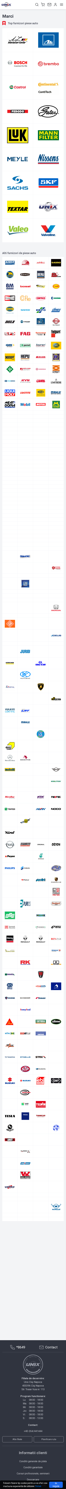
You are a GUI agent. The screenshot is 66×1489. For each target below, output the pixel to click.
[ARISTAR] (25, 458)
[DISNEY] (40, 527)
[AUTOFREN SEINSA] (40, 466)
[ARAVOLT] (56, 454)
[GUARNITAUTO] (56, 676)
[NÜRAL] (9, 940)
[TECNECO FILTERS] (40, 425)
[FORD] (40, 610)
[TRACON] (56, 1235)
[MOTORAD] (9, 905)
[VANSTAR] (40, 429)
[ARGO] (9, 458)
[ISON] (25, 716)
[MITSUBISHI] (25, 881)
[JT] (9, 751)
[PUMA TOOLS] (9, 1011)
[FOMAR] (25, 610)
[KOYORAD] (25, 775)
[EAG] (25, 543)
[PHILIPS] (9, 976)
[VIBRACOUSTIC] (25, 1294)
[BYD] (9, 495)
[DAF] (9, 519)
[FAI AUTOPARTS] (40, 590)
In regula (56, 1485)
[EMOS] (9, 566)
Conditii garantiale (33, 1467)
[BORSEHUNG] (9, 487)
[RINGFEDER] (40, 1058)
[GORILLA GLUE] (25, 664)
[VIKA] (25, 1303)
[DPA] (9, 535)
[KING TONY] (40, 763)
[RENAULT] (25, 1046)
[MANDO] (56, 822)
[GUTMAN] (9, 684)
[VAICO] (9, 1283)
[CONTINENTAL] (40, 515)
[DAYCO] (25, 310)
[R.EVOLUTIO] (56, 1011)
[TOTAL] (25, 1235)
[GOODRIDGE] (9, 664)
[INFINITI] (56, 704)
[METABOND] (40, 858)
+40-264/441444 (33, 1431)
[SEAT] (56, 1105)
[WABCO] (25, 433)
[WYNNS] (9, 437)
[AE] (40, 445)
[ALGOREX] (25, 450)
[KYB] (25, 381)
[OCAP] (25, 940)
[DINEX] (56, 310)
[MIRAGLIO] (9, 881)
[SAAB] (25, 1094)
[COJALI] (40, 507)
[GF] (25, 641)
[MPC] (25, 905)
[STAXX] (40, 1164)
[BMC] (9, 482)
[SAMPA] (56, 1094)
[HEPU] (25, 357)
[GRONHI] (40, 676)
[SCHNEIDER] (25, 1105)
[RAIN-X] (25, 1023)
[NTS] (56, 928)
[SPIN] (25, 1153)
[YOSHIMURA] (9, 1327)
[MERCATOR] (56, 846)
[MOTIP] (56, 893)
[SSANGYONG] (9, 1164)
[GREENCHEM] (9, 676)
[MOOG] (40, 893)
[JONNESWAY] (25, 739)
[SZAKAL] (9, 1200)
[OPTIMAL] (40, 412)
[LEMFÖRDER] (56, 381)
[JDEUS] (56, 728)
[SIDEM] (56, 1117)
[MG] (25, 869)
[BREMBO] (48, 64)
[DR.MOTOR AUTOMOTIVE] (25, 322)
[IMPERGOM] (56, 357)
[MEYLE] (17, 159)
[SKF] (48, 183)
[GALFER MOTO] (25, 629)
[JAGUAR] (40, 728)
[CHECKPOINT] (56, 495)
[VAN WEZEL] (25, 1283)
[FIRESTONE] (40, 333)
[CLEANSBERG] (9, 507)
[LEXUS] (40, 799)
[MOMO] (25, 893)
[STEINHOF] (9, 1176)
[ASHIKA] (40, 263)
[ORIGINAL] (40, 952)
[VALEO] (17, 230)
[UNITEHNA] (40, 1271)
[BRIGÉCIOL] (9, 491)
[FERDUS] (9, 602)
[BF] (56, 474)
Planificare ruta (48, 1439)
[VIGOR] (9, 1303)
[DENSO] (56, 519)
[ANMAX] (25, 454)
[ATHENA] (40, 462)
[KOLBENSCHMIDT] (56, 763)
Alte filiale (17, 1439)
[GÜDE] (25, 684)
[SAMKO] (9, 421)
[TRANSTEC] (9, 1247)
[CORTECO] (40, 298)
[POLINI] (40, 987)
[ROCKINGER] (56, 1070)
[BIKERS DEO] (9, 478)
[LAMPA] (40, 381)
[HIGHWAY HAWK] (25, 692)
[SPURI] (56, 1153)
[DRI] (25, 535)
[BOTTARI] (40, 286)
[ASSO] (56, 263)
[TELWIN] (40, 1212)
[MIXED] (40, 881)
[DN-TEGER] (56, 527)
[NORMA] (9, 928)
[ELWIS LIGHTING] (25, 555)
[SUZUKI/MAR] (25, 1188)
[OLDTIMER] (56, 940)
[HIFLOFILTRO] (9, 692)
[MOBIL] (25, 404)
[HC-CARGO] (56, 684)
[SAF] (40, 1094)
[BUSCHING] (56, 491)
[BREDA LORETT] (40, 487)
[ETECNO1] (9, 578)
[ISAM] (9, 716)
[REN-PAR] (56, 1046)
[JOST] (40, 739)
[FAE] (25, 590)
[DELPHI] (40, 519)
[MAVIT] (40, 834)
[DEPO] (40, 310)
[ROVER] (40, 1082)
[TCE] (40, 1200)
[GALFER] (9, 629)
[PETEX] (25, 964)
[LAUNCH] (9, 799)
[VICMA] (40, 1294)
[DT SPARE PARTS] (40, 322)
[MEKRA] (40, 846)
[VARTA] (56, 429)
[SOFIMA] (25, 1141)
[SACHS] (17, 183)
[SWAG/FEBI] (40, 1188)
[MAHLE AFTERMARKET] (25, 822)
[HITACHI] (40, 692)
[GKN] (9, 345)
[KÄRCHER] (9, 763)
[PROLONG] (40, 999)
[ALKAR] (40, 450)
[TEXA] (25, 1224)
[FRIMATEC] (25, 618)
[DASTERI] (9, 310)
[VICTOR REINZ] (9, 433)
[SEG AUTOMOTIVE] (9, 1117)
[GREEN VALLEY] (56, 664)
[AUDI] (56, 462)
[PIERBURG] (25, 976)
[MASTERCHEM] (25, 834)
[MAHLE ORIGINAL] (56, 393)
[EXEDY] (40, 578)
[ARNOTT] (40, 458)
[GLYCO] (9, 653)
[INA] (9, 369)
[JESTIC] (9, 739)
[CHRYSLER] (40, 499)
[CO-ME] (56, 507)
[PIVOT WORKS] (40, 976)
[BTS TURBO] (25, 491)
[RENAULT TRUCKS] (40, 1046)
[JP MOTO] (56, 739)
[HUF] (9, 704)
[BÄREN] (9, 274)
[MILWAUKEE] (40, 869)
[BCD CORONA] (56, 470)
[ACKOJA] (25, 445)
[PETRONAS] (40, 964)
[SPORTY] (40, 1153)
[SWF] (56, 1188)
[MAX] (56, 834)
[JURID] (25, 751)
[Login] (55, 4)
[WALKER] (56, 1307)
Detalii (38, 1486)
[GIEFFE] (40, 641)
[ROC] (56, 417)
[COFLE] (25, 298)
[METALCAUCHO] (56, 858)
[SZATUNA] (25, 1200)
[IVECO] (56, 716)
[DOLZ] (9, 322)
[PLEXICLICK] (9, 987)
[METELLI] (9, 869)
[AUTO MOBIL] (9, 466)
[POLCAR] (25, 987)
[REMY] (9, 1046)
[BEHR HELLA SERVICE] (25, 474)
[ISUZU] (40, 716)
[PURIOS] (25, 1011)
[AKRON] (9, 450)
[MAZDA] (25, 846)
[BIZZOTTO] (40, 478)
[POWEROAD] (9, 999)
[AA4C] (25, 441)
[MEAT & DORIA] (9, 404)
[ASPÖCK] (9, 462)
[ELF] (56, 543)
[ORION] (56, 952)
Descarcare (33, 1479)
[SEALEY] (40, 421)
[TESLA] (9, 1224)
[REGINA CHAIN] (25, 1035)
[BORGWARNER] (56, 482)
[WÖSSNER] (25, 1323)
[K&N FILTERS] (56, 751)
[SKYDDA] (40, 1129)
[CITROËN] (56, 499)
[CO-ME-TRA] (9, 515)
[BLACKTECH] (56, 478)
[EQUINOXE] (25, 566)
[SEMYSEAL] (25, 1117)
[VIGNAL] (56, 1294)
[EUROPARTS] (25, 578)
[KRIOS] (56, 775)
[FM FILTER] (9, 610)
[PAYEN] (9, 964)
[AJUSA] (9, 263)
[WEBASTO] (56, 433)
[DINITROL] (25, 527)
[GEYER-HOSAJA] (9, 641)
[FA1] (56, 578)
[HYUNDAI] (25, 704)
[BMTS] (25, 482)
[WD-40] (9, 1315)
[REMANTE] (40, 1035)
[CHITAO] (25, 499)
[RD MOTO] (56, 1023)
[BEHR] (9, 474)
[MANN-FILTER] (48, 135)
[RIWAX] (56, 1058)
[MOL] (9, 893)
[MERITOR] (25, 858)
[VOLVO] (25, 1307)
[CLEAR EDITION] (25, 507)
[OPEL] (9, 952)
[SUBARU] (40, 1176)
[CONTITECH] (48, 87)
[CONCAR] (25, 515)
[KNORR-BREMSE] (9, 381)
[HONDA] (56, 692)
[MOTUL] (40, 404)
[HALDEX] (40, 684)
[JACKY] (25, 728)
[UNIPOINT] (25, 1271)
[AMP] (9, 454)
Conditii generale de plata (33, 1461)
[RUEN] (56, 1082)
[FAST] (56, 590)
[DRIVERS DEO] (40, 535)
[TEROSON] (56, 1212)
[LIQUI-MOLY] (9, 393)
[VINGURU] (40, 1303)
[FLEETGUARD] (56, 333)
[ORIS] (56, 412)
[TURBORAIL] (9, 1259)
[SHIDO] (40, 1117)
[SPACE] (9, 1153)
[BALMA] (40, 470)
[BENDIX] (40, 474)
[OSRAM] (9, 417)
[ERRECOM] (56, 566)
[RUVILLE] (9, 1094)
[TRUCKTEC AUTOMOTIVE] (56, 425)
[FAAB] (9, 590)
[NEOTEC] (56, 905)
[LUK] (17, 135)
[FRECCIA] (56, 610)
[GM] (25, 653)
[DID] (9, 527)
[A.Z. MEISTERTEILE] (17, 40)
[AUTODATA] (25, 466)
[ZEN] (40, 1327)
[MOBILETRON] (56, 881)
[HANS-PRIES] (40, 345)
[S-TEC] (56, 1164)
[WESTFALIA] (40, 1315)
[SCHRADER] (40, 1105)
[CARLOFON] (25, 495)
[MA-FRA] (56, 810)
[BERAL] (25, 274)
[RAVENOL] (40, 1023)
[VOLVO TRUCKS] (40, 1307)
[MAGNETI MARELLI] (40, 393)
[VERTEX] (9, 1294)
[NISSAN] (25, 917)
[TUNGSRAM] (56, 1247)
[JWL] (40, 751)
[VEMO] (56, 1283)
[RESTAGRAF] (25, 1058)
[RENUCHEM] (9, 1058)
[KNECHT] (56, 369)
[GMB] (40, 653)
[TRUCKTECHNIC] (40, 1247)
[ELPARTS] (9, 555)
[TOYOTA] (40, 1235)
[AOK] (40, 454)
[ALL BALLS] (56, 450)
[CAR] (56, 286)
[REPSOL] (40, 417)
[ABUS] (56, 441)
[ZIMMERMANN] (40, 437)
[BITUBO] (25, 478)
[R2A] (9, 1023)
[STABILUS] (25, 1164)
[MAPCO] (9, 834)
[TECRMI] (25, 1212)
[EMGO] (56, 555)
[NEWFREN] (9, 917)
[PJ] (56, 976)
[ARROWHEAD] (56, 458)
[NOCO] (56, 917)
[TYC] (25, 429)
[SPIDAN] (9, 425)
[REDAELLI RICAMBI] (9, 1035)
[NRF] (25, 412)
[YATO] (56, 1323)
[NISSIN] (40, 917)
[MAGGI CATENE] (9, 822)
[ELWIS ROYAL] (40, 555)
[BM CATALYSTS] (9, 286)
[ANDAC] (25, 263)
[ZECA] (25, 437)
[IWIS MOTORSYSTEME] (9, 728)
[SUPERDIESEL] (56, 1176)
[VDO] (40, 1283)
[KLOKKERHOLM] (40, 369)
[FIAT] (40, 602)
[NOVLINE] (40, 928)
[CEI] (40, 495)
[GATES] (48, 111)
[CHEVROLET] (9, 499)
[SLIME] (56, 1129)
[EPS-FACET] (9, 333)
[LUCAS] (40, 810)
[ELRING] (56, 322)
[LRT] (25, 810)
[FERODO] (17, 111)
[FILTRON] (56, 602)
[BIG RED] (56, 274)
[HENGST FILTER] (9, 357)
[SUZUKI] (9, 1188)
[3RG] (9, 441)
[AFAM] (56, 445)
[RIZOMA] (9, 1070)
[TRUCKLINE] (25, 1247)
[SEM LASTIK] (56, 421)
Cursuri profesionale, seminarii (33, 1473)
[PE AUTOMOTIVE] (25, 417)
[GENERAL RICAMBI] (56, 629)
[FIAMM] (25, 602)
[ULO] (56, 1259)
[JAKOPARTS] (25, 369)
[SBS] (25, 421)
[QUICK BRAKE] (40, 1011)
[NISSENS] (48, 159)
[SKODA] (25, 1129)
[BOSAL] (25, 286)
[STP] (25, 1176)
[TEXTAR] (17, 207)
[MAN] (40, 822)
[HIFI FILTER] (40, 357)
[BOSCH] (17, 64)
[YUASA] (25, 1327)
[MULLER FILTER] (56, 404)
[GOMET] (25, 345)
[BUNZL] (40, 491)
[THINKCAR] (40, 1224)
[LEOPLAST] (25, 799)
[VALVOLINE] (48, 230)
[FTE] (40, 618)
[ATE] (48, 40)
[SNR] (9, 1141)
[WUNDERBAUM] (40, 1323)
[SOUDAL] (56, 1141)
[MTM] (40, 905)
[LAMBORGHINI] (40, 787)
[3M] (56, 437)
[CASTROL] (17, 87)
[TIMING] (9, 1235)
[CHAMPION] (9, 298)
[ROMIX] (9, 1082)
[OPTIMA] (25, 952)
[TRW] (9, 429)
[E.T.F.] (9, 543)
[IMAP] (40, 704)
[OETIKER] (40, 940)
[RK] (25, 1070)
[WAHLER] (40, 433)
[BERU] (40, 274)
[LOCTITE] (25, 393)
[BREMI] (56, 487)
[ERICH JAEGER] (40, 566)
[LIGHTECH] (56, 799)
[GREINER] (25, 676)
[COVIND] (56, 298)
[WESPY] (25, 1315)
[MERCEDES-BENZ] (9, 858)
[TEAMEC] (56, 1200)
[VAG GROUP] (56, 1271)
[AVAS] (56, 466)
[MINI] (56, 869)
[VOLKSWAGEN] (9, 1307)
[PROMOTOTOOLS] (56, 999)
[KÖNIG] (40, 775)
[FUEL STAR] (56, 618)
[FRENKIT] (9, 618)
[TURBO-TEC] (25, 1259)
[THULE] (56, 1224)
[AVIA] (9, 470)
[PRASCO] (25, 999)
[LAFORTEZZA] (25, 787)
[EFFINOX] (40, 543)
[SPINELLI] (25, 425)
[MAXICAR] (9, 846)
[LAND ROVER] (56, 787)
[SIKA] (9, 1129)
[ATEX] (25, 462)
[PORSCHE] (56, 987)
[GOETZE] (56, 653)
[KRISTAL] (9, 787)
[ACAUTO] (9, 445)
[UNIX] (48, 207)
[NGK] (9, 412)
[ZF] (56, 1327)
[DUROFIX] (56, 535)
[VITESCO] (56, 1303)
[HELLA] (56, 345)
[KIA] (25, 763)
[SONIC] (40, 1141)
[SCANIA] (9, 1105)
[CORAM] (56, 515)
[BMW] (40, 482)
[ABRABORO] (40, 441)
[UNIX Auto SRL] (33, 1364)
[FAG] (25, 333)
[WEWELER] (56, 1315)
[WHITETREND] (9, 1323)
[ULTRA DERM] (9, 1271)
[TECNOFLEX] (9, 1212)
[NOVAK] (25, 928)
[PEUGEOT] (56, 964)
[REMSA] (56, 1035)
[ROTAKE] (25, 1082)
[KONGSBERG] (9, 775)
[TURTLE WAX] (40, 1259)
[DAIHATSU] (25, 519)
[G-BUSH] (40, 629)
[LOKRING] (9, 810)
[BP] (25, 487)
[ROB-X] (40, 1070)
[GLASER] (56, 641)
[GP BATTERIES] (40, 664)
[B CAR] (25, 470)
